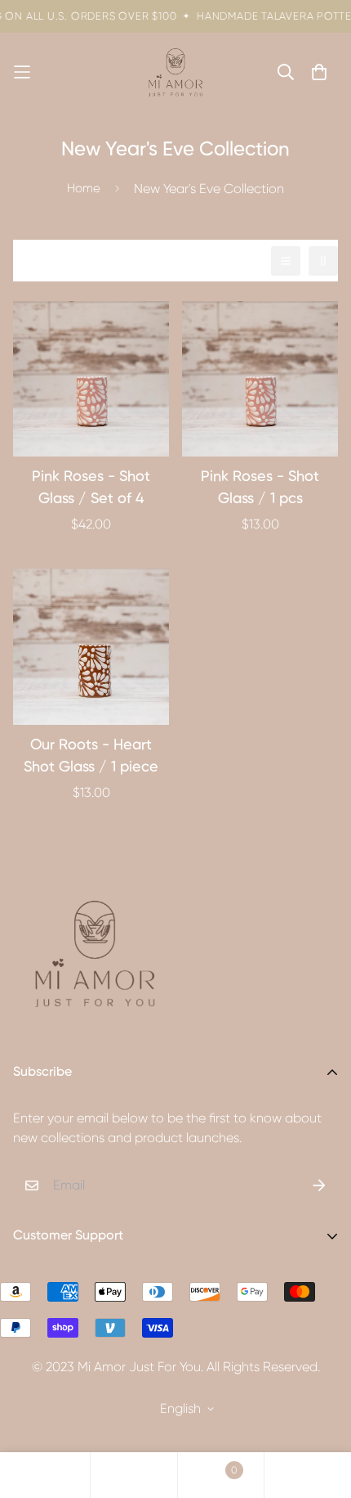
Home (83, 188)
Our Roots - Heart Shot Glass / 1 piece (91, 756)
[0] (220, 1475)
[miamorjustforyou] (175, 72)
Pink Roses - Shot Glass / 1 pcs (260, 488)
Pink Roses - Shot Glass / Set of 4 (91, 488)
